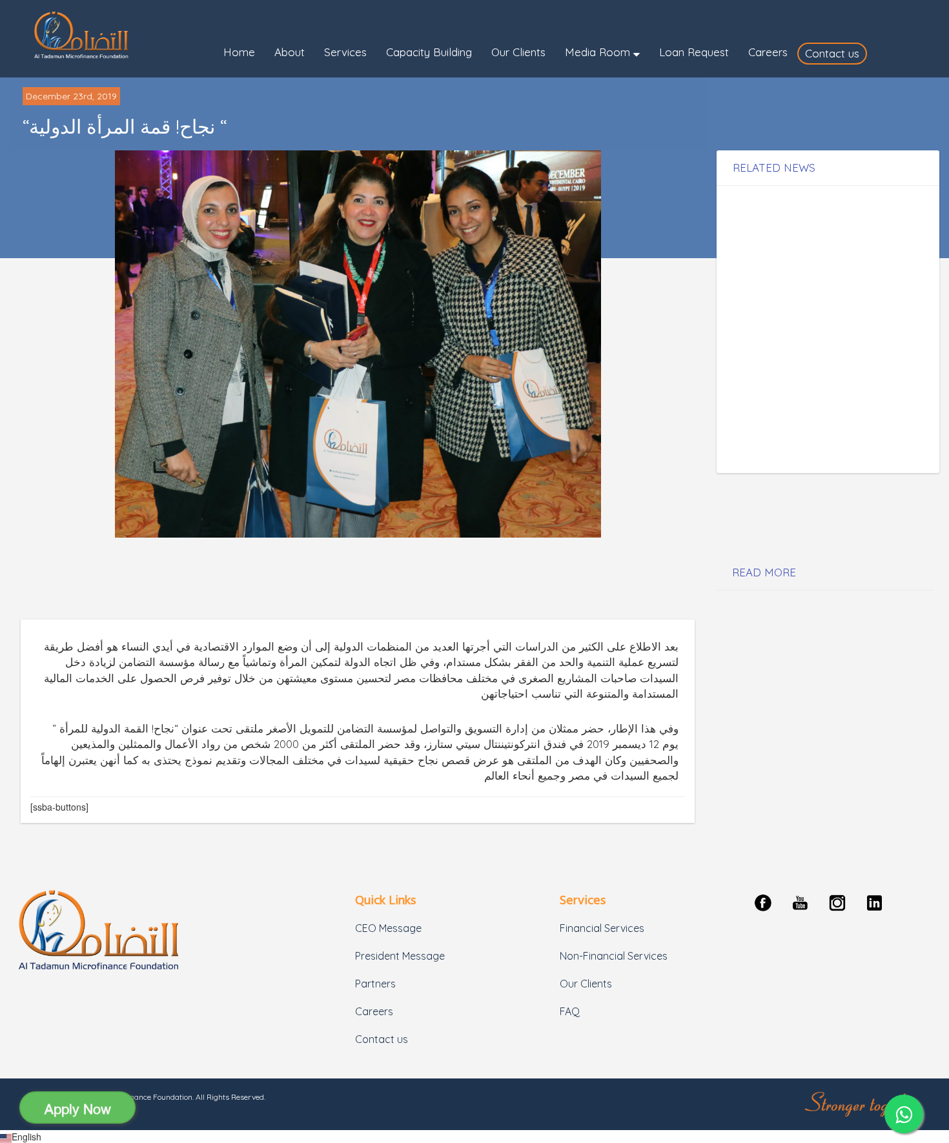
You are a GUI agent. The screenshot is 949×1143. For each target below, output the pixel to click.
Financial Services (602, 928)
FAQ (570, 1011)
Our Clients (586, 983)
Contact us (381, 1039)
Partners (375, 983)
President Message (400, 955)
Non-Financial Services (614, 955)
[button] (602, 53)
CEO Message (388, 928)
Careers (374, 1011)
